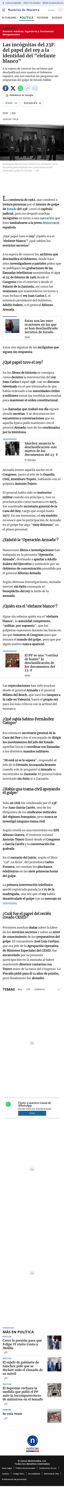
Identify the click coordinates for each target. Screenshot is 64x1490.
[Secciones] (3, 10)
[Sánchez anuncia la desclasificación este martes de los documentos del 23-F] (12, 448)
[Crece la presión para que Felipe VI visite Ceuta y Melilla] (54, 1343)
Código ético (18, 1473)
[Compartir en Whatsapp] (20, 89)
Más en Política (18, 1331)
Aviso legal (7, 1468)
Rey (20, 989)
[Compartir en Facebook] (6, 89)
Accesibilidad (34, 1473)
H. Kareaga (30, 460)
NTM (5, 113)
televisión (10, 903)
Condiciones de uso (48, 1468)
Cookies (5, 1473)
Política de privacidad (25, 1468)
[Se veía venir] (54, 1416)
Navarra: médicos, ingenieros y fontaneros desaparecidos (28, 33)
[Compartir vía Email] (35, 89)
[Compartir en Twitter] (13, 89)
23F (28, 989)
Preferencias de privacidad (14, 1479)
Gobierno (39, 989)
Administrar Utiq (51, 1473)
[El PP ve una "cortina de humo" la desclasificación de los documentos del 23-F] (12, 660)
